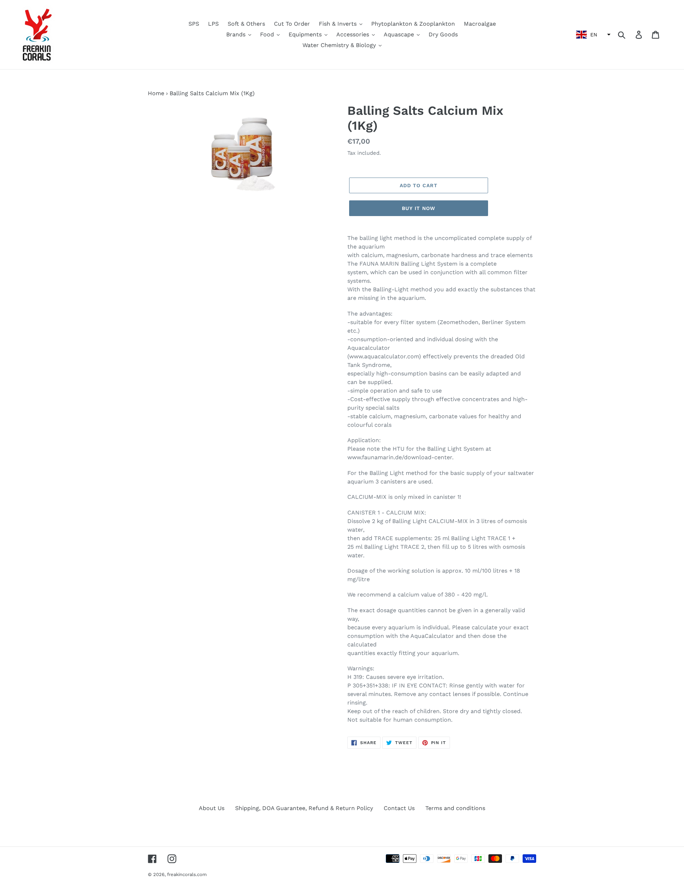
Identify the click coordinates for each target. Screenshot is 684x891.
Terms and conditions (455, 808)
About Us (211, 808)
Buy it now (418, 208)
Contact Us (399, 808)
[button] (592, 34)
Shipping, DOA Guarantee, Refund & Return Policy (304, 808)
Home (156, 93)
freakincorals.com (187, 874)
